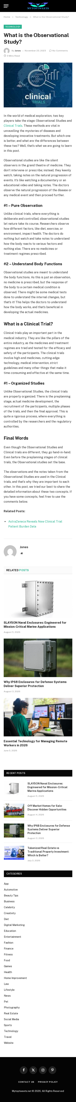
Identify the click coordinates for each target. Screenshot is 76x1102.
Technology (12, 27)
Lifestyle (9, 989)
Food (7, 960)
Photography (12, 1007)
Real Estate (11, 1013)
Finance (8, 948)
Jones (18, 50)
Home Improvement (15, 978)
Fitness (8, 954)
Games (8, 966)
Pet (6, 1001)
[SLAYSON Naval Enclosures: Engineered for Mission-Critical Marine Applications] (38, 598)
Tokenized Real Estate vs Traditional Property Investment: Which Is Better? (48, 852)
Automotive (11, 889)
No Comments (60, 50)
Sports (8, 1025)
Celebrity (9, 907)
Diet (6, 919)
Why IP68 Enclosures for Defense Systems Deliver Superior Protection (48, 829)
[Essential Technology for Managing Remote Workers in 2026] (38, 717)
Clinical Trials (13, 125)
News (7, 995)
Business (9, 901)
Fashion (8, 942)
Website (8, 1042)
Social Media (11, 1019)
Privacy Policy (48, 1082)
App (6, 883)
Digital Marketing (14, 925)
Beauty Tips (11, 895)
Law (6, 983)
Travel (8, 1037)
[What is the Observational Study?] (38, 85)
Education (10, 930)
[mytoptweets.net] (38, 6)
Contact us (26, 1082)
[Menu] (6, 6)
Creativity (9, 913)
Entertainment (12, 936)
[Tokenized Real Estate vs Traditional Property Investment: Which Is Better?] (14, 853)
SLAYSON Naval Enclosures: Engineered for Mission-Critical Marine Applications (47, 787)
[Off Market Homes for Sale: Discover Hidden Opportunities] (14, 811)
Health (8, 972)
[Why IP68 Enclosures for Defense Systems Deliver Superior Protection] (38, 658)
